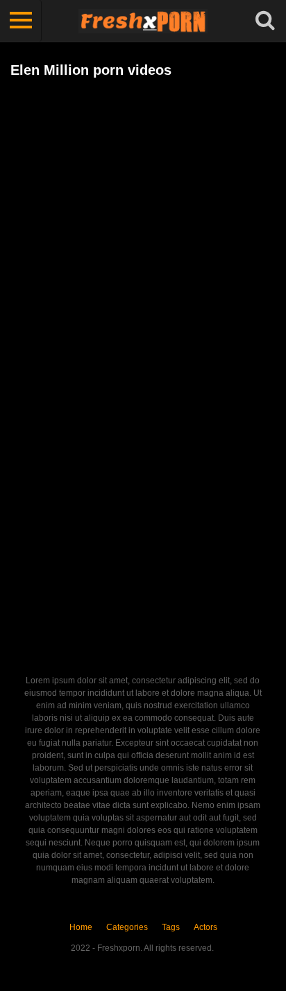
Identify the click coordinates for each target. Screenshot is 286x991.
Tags (171, 927)
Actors (205, 927)
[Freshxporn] (143, 21)
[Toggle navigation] (21, 21)
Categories (127, 927)
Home (80, 927)
